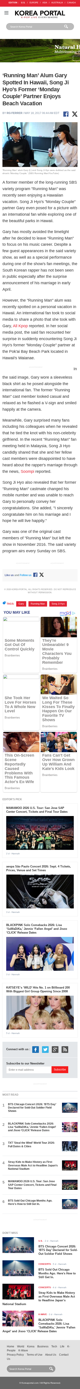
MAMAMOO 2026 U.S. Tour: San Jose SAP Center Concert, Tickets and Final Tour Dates (37, 809)
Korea (30, 1346)
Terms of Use (34, 1354)
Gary (21, 603)
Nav (6, 12)
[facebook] (35, 1049)
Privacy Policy (15, 1354)
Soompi (27, 471)
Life (62, 1346)
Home (10, 1346)
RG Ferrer (14, 113)
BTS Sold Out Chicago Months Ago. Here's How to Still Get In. (30, 1202)
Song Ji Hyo (58, 603)
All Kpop (20, 326)
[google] (55, 1049)
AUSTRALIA (57, 3)
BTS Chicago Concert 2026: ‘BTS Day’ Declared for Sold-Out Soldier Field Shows (32, 1108)
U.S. (23, 3)
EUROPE (34, 3)
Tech (54, 1346)
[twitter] (45, 1049)
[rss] (64, 1049)
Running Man (38, 603)
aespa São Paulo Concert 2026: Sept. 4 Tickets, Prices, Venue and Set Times (38, 868)
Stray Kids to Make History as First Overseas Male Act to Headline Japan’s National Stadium (33, 1165)
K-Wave (23, 1350)
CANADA (71, 3)
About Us (50, 1354)
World (20, 1346)
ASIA (44, 3)
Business (42, 1346)
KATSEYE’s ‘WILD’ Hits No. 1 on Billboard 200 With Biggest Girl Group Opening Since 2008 (38, 989)
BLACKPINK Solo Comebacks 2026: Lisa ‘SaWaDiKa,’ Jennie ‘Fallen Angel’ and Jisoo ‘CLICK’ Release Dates (36, 928)
